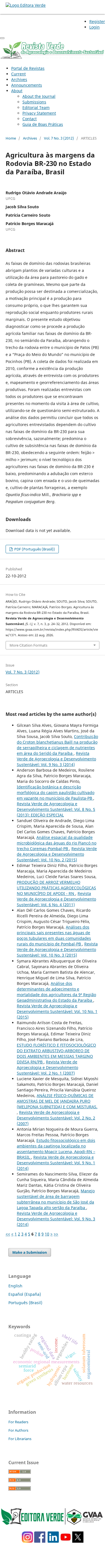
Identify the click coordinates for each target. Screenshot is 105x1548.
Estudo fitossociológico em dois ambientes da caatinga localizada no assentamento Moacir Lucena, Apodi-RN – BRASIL (56, 1149)
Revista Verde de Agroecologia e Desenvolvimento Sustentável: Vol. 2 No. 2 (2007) (56, 1118)
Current (18, 74)
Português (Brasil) (25, 1302)
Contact (29, 118)
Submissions (34, 102)
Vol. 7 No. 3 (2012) (59, 138)
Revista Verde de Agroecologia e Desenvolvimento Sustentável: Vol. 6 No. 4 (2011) (56, 899)
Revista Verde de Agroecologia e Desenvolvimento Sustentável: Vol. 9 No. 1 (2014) (56, 1162)
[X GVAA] (77, 1541)
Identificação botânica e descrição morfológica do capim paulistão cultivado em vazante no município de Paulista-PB (55, 792)
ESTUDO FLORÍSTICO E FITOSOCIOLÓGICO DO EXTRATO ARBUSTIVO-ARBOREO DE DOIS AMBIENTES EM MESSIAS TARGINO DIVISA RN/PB (56, 1053)
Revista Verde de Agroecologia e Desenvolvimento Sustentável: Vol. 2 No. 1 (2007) (47, 1067)
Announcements (26, 85)
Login (94, 27)
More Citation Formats (28, 645)
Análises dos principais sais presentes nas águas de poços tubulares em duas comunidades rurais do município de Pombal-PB (54, 935)
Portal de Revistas (28, 68)
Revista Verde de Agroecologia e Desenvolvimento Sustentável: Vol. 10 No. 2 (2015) (57, 854)
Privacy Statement (39, 113)
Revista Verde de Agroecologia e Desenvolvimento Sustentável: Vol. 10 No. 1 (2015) (57, 1011)
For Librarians (19, 1438)
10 (47, 1234)
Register (97, 21)
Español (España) (24, 1294)
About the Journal (38, 96)
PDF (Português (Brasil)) (34, 549)
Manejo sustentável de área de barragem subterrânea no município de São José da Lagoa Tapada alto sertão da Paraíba (56, 1199)
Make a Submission (29, 1252)
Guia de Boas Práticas (42, 124)
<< (8, 1234)
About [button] (16, 90)
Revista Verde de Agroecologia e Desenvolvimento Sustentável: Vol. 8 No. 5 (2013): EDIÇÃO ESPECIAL (56, 809)
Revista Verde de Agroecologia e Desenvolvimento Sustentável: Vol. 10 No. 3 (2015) (57, 949)
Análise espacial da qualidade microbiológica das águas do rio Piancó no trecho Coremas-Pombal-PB (56, 843)
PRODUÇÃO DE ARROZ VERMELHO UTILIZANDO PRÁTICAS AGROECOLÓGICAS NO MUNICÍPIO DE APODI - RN (56, 888)
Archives (19, 79)
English (15, 1285)
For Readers (18, 1421)
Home (11, 138)
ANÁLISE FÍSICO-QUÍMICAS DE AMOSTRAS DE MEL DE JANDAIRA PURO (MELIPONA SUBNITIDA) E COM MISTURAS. (57, 1101)
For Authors (18, 1430)
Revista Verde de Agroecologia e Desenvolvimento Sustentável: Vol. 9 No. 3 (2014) (56, 759)
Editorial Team (36, 107)
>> (56, 1234)
